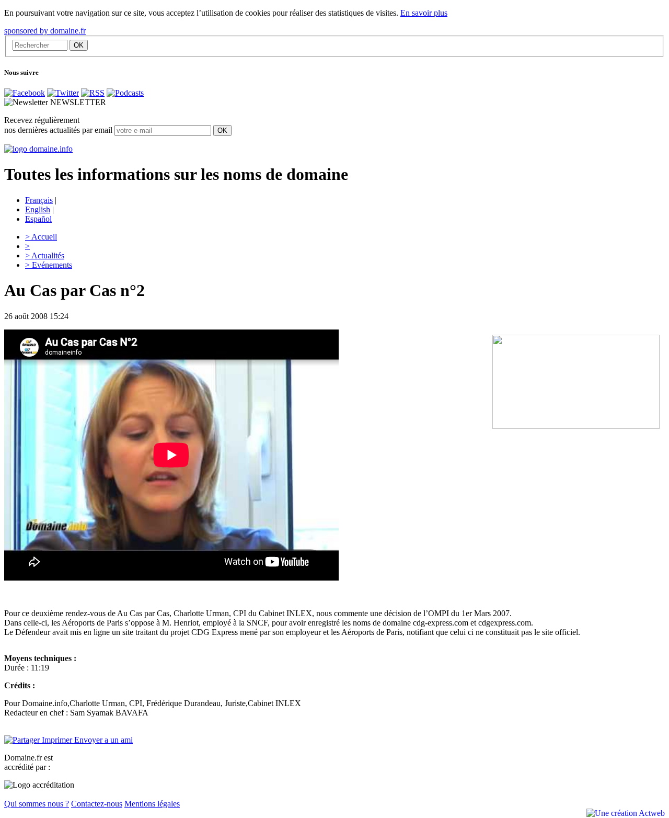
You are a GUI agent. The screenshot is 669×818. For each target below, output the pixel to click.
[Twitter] (63, 92)
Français (39, 200)
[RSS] (93, 92)
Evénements (48, 264)
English (37, 209)
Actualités (44, 255)
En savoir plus (423, 12)
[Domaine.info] (38, 148)
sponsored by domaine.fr (45, 30)
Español (38, 218)
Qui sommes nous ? (36, 803)
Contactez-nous (96, 803)
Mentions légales (152, 803)
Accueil (41, 236)
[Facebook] (24, 92)
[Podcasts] (125, 92)
